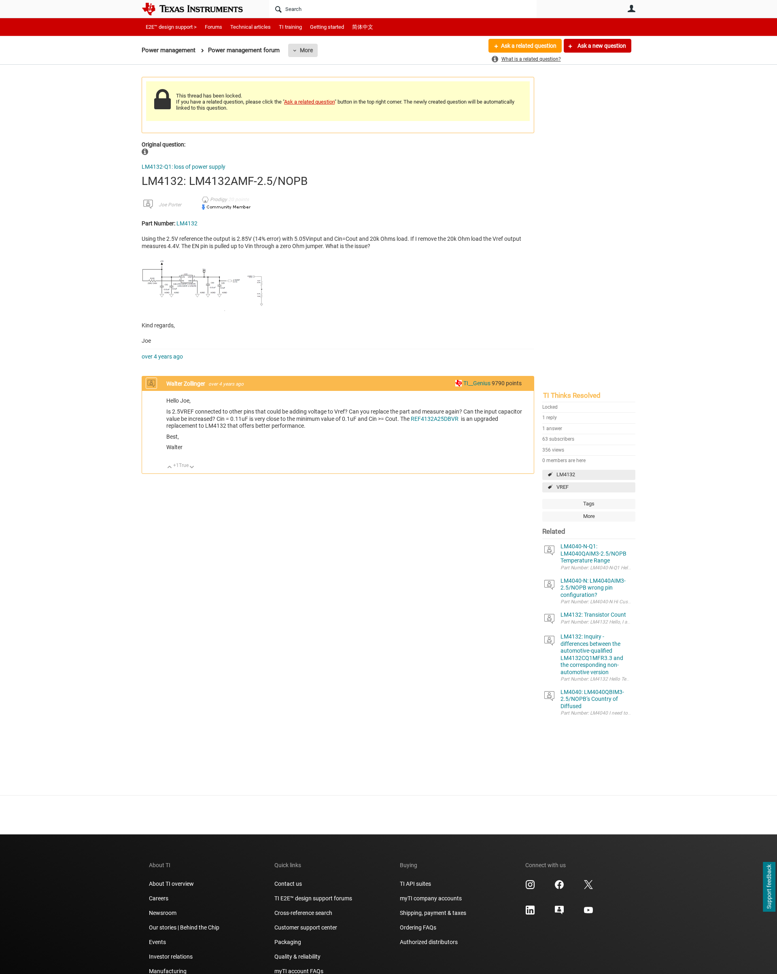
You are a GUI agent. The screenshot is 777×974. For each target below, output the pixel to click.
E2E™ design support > (171, 27)
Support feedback (769, 887)
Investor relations (171, 956)
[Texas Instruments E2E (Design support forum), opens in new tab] (559, 913)
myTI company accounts (431, 898)
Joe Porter (170, 205)
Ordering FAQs (418, 927)
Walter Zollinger (186, 383)
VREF (562, 487)
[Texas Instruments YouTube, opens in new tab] (588, 913)
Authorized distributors (429, 942)
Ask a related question (528, 45)
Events (157, 942)
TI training (290, 27)
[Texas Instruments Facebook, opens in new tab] (559, 887)
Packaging (287, 942)
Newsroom (162, 913)
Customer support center (305, 927)
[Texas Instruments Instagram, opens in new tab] (530, 887)
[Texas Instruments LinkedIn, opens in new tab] (530, 913)
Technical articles (250, 27)
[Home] (198, 8)
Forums (213, 27)
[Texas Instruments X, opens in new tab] (588, 887)
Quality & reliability (297, 956)
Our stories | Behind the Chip (184, 927)
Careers (158, 898)
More (306, 50)
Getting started (327, 27)
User (631, 8)
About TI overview (171, 884)
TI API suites (415, 884)
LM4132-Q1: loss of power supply (183, 166)
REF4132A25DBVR (435, 419)
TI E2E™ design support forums (313, 898)
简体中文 (362, 27)
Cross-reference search (303, 913)
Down (192, 467)
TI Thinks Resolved (572, 395)
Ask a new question (601, 45)
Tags (588, 504)
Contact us (288, 884)
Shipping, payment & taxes (433, 913)
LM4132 (565, 474)
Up (169, 467)
